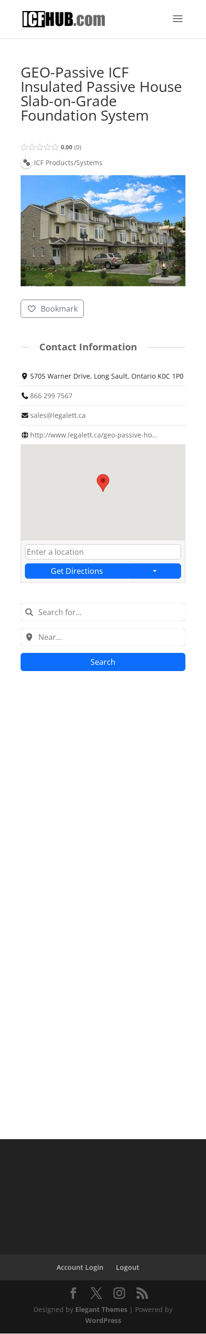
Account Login (80, 1267)
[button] (103, 483)
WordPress (103, 1320)
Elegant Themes (101, 1309)
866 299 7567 (51, 395)
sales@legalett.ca (58, 415)
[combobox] (103, 612)
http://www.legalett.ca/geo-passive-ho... (94, 434)
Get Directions (77, 571)
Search (103, 662)
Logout (127, 1267)
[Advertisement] (103, 788)
